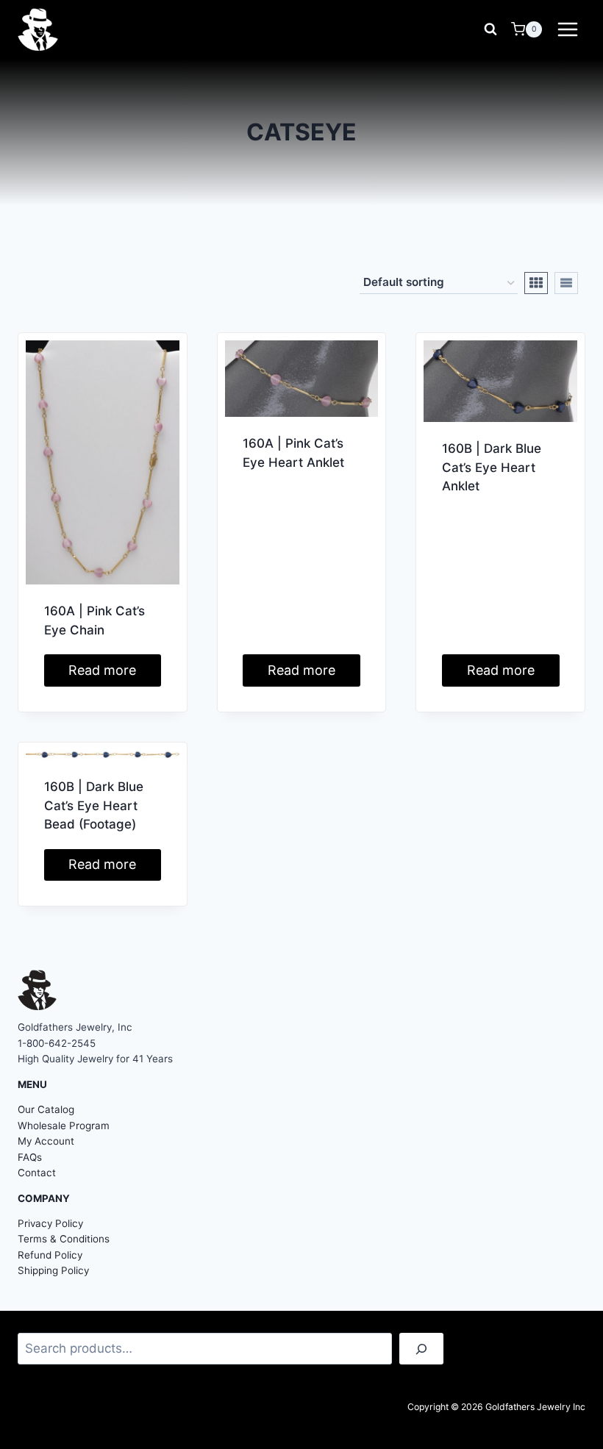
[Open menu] (567, 29)
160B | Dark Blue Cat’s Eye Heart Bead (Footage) (93, 805)
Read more (102, 670)
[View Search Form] (490, 29)
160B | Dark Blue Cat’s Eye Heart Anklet (491, 467)
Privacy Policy (50, 1223)
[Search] (421, 1348)
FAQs (30, 1157)
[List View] (566, 283)
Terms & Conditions (64, 1239)
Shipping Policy (53, 1270)
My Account (46, 1141)
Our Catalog (46, 1109)
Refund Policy (50, 1255)
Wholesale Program (64, 1125)
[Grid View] (536, 283)
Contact (37, 1172)
